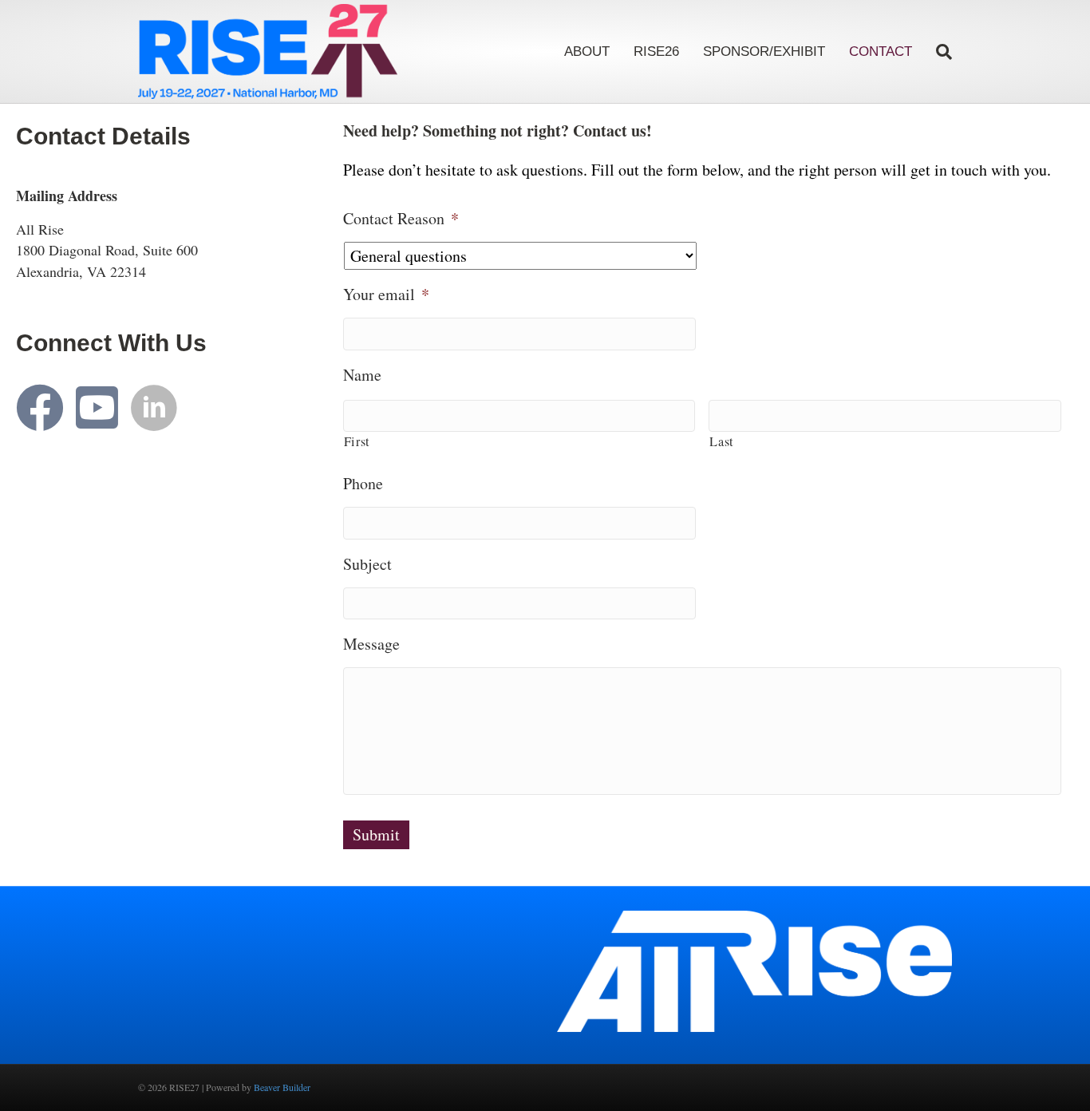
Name (362, 375)
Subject (367, 564)
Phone (363, 483)
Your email (386, 294)
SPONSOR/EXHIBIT (764, 51)
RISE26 (656, 51)
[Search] (938, 52)
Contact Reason (401, 218)
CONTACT (880, 51)
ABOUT (587, 51)
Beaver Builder (282, 1087)
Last (721, 441)
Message (371, 644)
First (357, 441)
